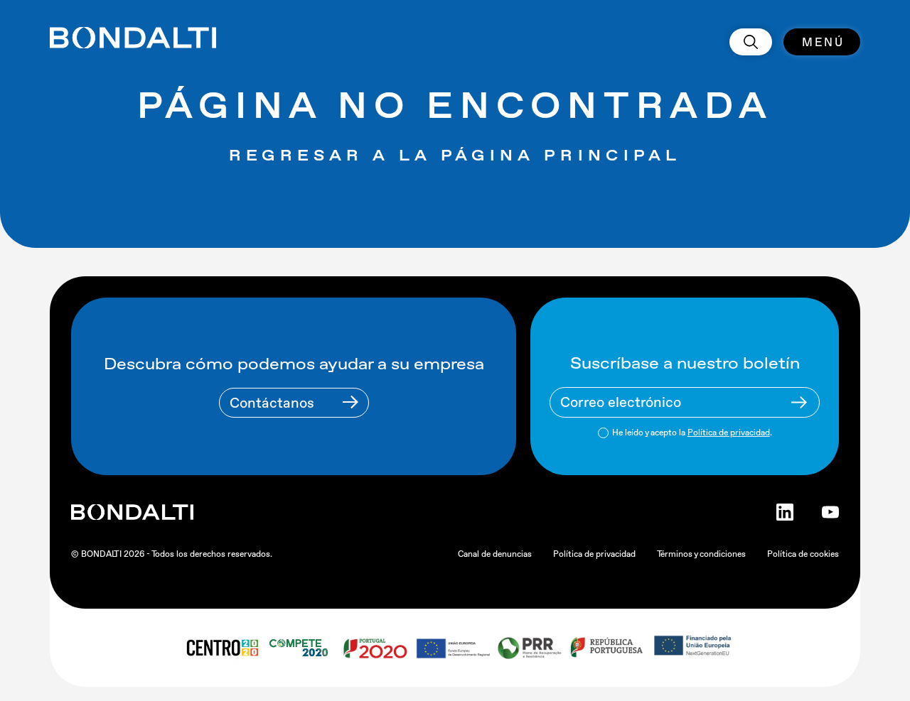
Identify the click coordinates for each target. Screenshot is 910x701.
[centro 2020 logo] (221, 647)
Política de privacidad (728, 433)
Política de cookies (803, 554)
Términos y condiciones (701, 554)
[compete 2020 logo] (300, 647)
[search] (750, 41)
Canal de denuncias (495, 554)
